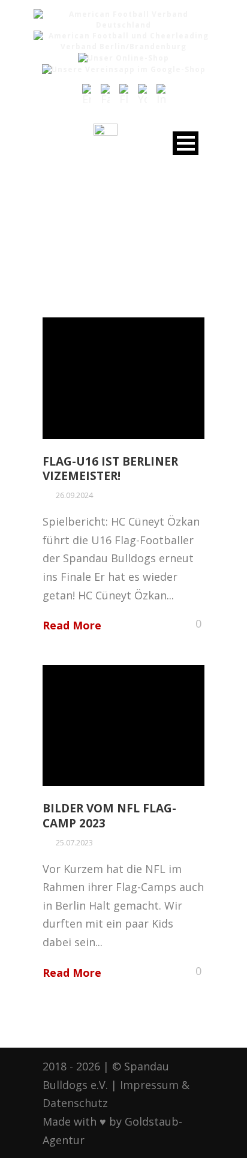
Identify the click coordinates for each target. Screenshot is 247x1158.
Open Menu (185, 143)
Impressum (149, 1085)
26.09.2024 (74, 495)
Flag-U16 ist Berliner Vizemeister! (110, 469)
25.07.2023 (74, 842)
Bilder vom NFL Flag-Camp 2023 (109, 815)
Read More (72, 625)
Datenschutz (75, 1103)
